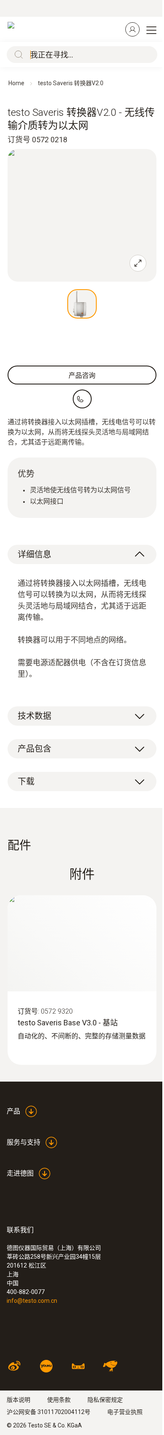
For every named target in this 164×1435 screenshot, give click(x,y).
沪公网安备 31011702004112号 (48, 1412)
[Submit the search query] (17, 55)
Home (16, 83)
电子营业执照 (125, 1412)
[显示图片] (82, 304)
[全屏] (138, 263)
